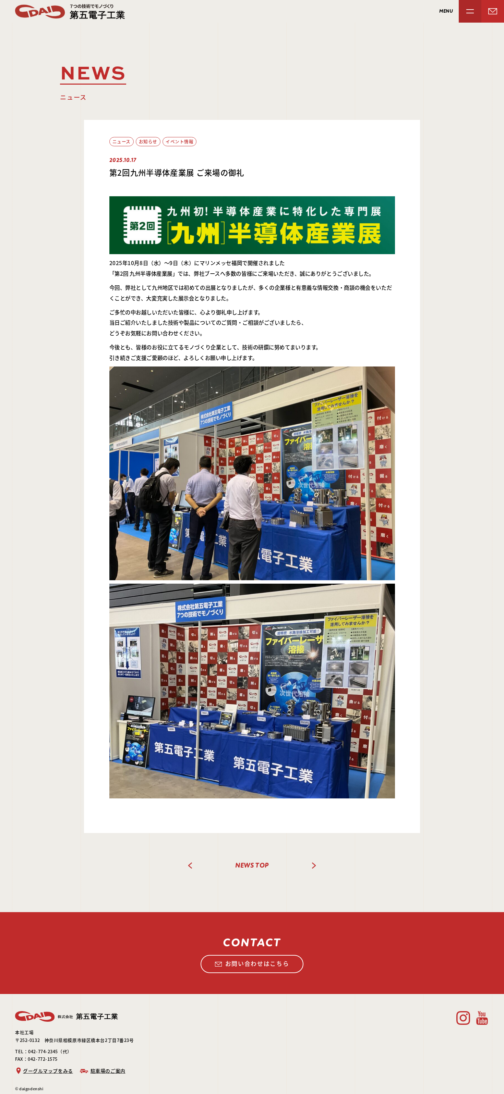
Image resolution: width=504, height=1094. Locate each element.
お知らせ (148, 141)
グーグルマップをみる (48, 1070)
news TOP (251, 865)
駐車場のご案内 (108, 1070)
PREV (190, 865)
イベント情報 (179, 141)
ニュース (121, 141)
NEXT (314, 865)
